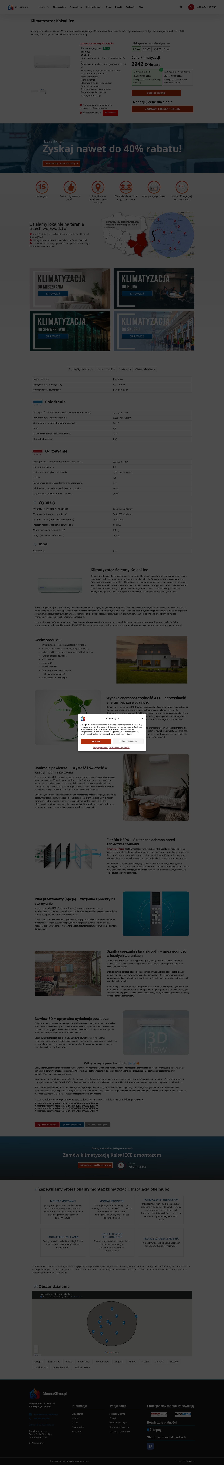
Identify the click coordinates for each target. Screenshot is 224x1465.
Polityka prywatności (100, 748)
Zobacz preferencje (128, 741)
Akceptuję (96, 741)
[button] (142, 718)
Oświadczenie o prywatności (119, 748)
